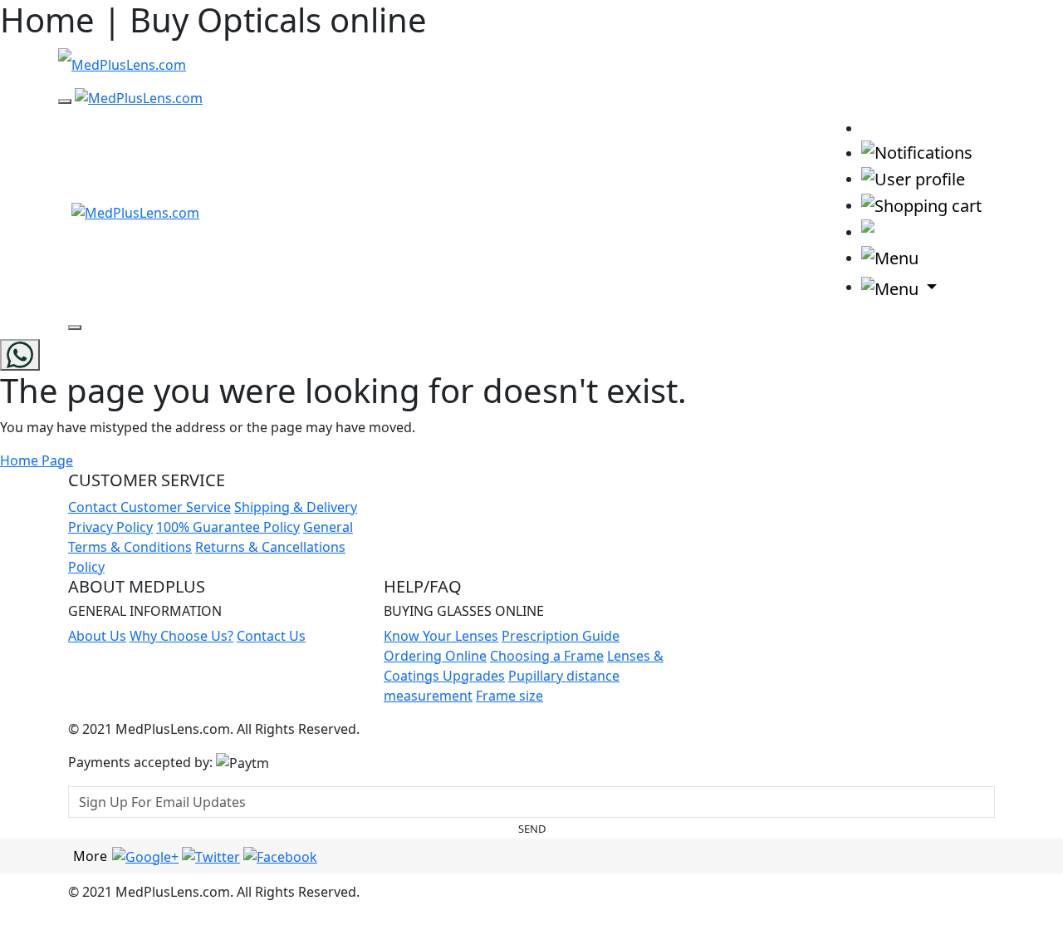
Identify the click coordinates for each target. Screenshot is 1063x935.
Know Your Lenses (441, 636)
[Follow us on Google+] (145, 855)
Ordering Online (435, 656)
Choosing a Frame (547, 656)
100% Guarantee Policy (228, 527)
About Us (97, 636)
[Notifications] (916, 151)
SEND (532, 828)
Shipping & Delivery (295, 507)
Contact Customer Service (149, 507)
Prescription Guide (561, 636)
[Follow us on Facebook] (280, 855)
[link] (877, 126)
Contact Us (271, 636)
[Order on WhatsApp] (20, 355)
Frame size (509, 695)
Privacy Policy (110, 527)
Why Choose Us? (181, 636)
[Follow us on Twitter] (211, 855)
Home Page (36, 460)
